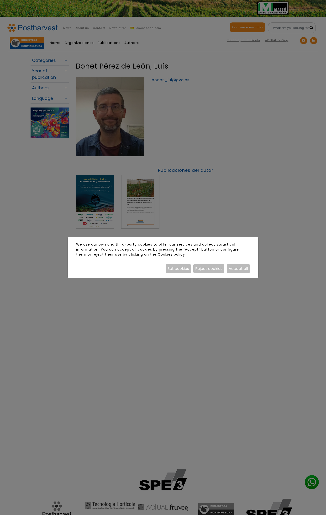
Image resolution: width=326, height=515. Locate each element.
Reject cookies (208, 268)
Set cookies (178, 268)
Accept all (238, 268)
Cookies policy (171, 254)
